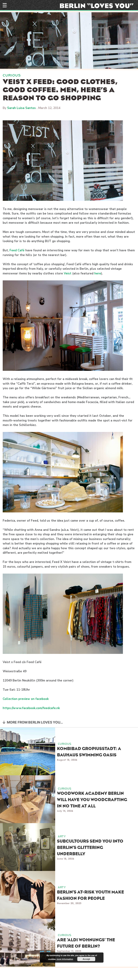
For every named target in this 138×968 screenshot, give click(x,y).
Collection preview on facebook (26, 699)
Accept (86, 959)
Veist (67, 273)
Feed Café (17, 250)
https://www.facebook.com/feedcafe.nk (31, 708)
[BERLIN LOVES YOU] (98, 5)
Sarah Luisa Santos (21, 108)
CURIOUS (12, 75)
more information (65, 959)
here (97, 273)
